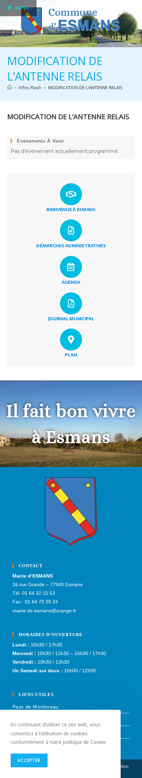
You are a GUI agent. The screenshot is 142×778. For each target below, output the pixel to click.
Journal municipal (71, 318)
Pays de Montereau (35, 706)
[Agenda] (71, 267)
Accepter (29, 760)
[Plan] (71, 340)
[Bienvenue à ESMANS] (71, 194)
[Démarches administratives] (71, 230)
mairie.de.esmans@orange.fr (44, 610)
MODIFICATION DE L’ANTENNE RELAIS (85, 87)
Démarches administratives (71, 245)
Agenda (71, 282)
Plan (71, 355)
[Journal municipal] (71, 303)
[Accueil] (9, 87)
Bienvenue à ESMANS (71, 209)
